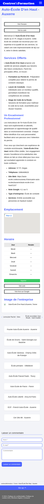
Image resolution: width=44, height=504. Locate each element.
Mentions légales (17, 498)
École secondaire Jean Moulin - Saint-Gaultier (33, 317)
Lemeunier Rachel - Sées (11, 317)
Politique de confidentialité (16, 496)
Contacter (27, 498)
